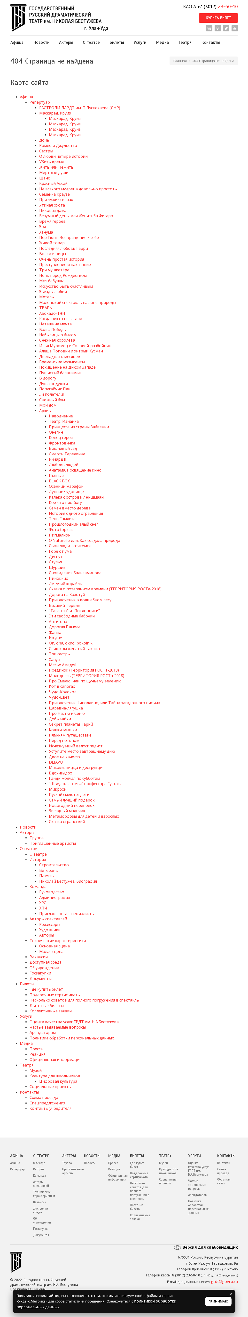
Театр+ (185, 42)
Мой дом (47, 405)
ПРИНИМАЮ (218, 1301)
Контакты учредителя (50, 1108)
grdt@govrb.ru (224, 1281)
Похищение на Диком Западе (67, 367)
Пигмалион (59, 535)
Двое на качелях (64, 756)
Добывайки (60, 719)
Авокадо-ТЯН (52, 313)
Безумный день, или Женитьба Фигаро (76, 215)
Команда (38, 886)
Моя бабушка (51, 280)
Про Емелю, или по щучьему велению (85, 681)
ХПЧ (43, 908)
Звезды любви (53, 291)
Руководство (51, 892)
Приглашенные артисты (53, 843)
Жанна (55, 632)
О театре (91, 42)
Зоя (42, 226)
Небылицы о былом (58, 334)
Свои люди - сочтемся (70, 545)
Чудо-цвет (59, 697)
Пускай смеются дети (69, 794)
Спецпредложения (47, 1103)
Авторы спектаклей (48, 919)
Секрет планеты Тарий (71, 724)
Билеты (116, 42)
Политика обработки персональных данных (72, 1038)
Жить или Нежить (56, 167)
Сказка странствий (67, 821)
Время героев (52, 221)
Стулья (55, 562)
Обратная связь (224, 1181)
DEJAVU (56, 762)
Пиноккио (58, 578)
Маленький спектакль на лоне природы (77, 302)
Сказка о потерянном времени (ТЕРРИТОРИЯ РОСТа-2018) (105, 589)
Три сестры (59, 654)
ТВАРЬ (45, 307)
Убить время (51, 162)
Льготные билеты (47, 1005)
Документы (41, 978)
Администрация (54, 897)
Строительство (54, 864)
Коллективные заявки (51, 1011)
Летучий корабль (65, 583)
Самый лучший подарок (72, 800)
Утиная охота (52, 205)
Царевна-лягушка (66, 708)
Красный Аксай (53, 183)
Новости (41, 42)
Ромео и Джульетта (58, 145)
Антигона (58, 621)
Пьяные (56, 475)
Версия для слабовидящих (210, 1247)
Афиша (16, 42)
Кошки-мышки (63, 729)
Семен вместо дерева (70, 508)
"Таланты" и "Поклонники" (74, 610)
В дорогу (47, 378)
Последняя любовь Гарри (63, 248)
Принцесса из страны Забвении (79, 426)
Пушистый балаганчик (60, 372)
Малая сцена (51, 951)
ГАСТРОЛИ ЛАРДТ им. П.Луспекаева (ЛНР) (79, 107)
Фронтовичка (62, 443)
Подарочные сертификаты (55, 994)
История (38, 859)
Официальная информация (55, 1059)
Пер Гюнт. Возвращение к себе (69, 237)
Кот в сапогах (62, 686)
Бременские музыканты (62, 362)
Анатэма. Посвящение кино (75, 470)
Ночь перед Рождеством (63, 275)
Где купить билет (46, 989)
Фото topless (61, 529)
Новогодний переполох (71, 805)
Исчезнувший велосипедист (76, 746)
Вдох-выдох (60, 773)
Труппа (37, 837)
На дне (55, 637)
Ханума (46, 232)
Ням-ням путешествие (70, 735)
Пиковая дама (52, 210)
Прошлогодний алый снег (73, 524)
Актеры (66, 42)
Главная (180, 60)
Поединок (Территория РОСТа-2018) (84, 670)
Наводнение (61, 416)
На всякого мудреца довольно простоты (78, 189)
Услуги (140, 42)
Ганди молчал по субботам (74, 778)
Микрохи (57, 789)
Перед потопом (64, 740)
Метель (46, 297)
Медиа (162, 42)
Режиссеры (49, 924)
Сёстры (46, 151)
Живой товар (52, 242)
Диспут (55, 556)
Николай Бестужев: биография (68, 881)
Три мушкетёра (54, 269)
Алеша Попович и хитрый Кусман (71, 351)
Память (46, 875)
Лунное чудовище (66, 491)
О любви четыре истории (63, 156)
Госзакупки (40, 973)
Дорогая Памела (64, 627)
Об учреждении (44, 967)
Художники (50, 929)
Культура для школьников (55, 1076)
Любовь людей (63, 464)
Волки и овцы (52, 253)
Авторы (46, 935)
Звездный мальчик (67, 810)
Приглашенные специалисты (66, 913)
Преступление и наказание (65, 264)
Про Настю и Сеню (67, 713)
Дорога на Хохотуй (67, 594)
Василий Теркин (64, 605)
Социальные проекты (50, 1086)
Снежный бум (52, 399)
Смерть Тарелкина (67, 454)
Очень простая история (61, 259)
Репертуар (40, 102)
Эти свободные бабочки (72, 616)
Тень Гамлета (62, 518)
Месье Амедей (63, 664)
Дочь (44, 140)
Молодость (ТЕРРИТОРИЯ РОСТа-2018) (86, 675)
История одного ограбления (76, 513)
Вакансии (39, 956)
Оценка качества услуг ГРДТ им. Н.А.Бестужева (74, 1021)
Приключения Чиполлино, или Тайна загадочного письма (104, 702)
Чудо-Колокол (62, 691)
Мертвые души (53, 172)
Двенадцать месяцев (59, 356)
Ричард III (58, 459)
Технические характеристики (58, 940)
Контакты (210, 42)
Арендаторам (43, 1032)
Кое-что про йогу (65, 502)
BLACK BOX (59, 481)
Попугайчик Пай (54, 389)
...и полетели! (51, 394)
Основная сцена (54, 946)
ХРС (42, 902)
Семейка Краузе (54, 194)
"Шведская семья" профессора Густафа (86, 783)
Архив (45, 410)
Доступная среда (46, 962)
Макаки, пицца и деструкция (76, 767)
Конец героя (61, 437)
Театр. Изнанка (64, 421)
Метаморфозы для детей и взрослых (84, 816)
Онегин (56, 432)
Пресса (36, 1049)
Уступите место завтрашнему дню (82, 751)
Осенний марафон (66, 486)
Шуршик (57, 567)
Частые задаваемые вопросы (58, 1027)
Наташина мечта (55, 324)
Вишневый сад (63, 448)
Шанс (44, 178)
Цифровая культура (58, 1081)
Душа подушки (53, 383)
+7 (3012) (217, 7)
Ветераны (48, 870)
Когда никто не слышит (61, 318)
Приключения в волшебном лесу (80, 599)
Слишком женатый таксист (75, 648)
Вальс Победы (52, 329)
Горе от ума (60, 551)
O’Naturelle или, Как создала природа (84, 540)
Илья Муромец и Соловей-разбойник (75, 345)
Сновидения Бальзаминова (75, 572)
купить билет (218, 17)
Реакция (38, 1054)
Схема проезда (44, 1097)
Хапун (54, 659)
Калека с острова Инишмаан (76, 497)
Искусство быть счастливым (66, 286)
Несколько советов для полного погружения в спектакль (84, 1000)
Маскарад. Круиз (55, 113)
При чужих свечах (56, 199)
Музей (36, 1070)
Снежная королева (57, 340)
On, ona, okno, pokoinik (71, 643)
